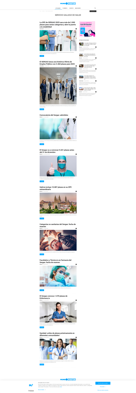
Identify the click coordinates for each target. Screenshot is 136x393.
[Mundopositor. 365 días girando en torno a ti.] (68, 379)
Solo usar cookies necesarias (102, 390)
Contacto (71, 8)
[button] (95, 8)
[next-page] (81, 98)
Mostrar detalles (41, 389)
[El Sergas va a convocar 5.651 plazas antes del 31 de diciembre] (58, 166)
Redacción (41, 154)
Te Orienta (65, 8)
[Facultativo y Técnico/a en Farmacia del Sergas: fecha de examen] (58, 276)
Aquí (61, 386)
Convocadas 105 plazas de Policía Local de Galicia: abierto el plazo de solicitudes (90, 44)
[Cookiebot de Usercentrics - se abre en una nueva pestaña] (31, 391)
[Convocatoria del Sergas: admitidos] (58, 128)
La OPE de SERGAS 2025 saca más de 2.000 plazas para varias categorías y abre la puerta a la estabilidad (58, 24)
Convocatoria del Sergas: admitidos (54, 115)
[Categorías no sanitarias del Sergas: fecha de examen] (58, 240)
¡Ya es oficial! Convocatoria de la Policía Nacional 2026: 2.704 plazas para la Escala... (90, 66)
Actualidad (58, 8)
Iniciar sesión (78, 8)
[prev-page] (79, 98)
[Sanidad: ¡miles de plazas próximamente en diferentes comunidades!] (58, 349)
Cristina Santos (42, 28)
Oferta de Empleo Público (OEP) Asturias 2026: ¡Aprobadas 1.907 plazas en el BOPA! (90, 89)
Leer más (41, 109)
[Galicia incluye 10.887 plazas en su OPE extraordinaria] (58, 203)
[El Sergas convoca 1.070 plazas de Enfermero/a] (58, 312)
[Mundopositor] (68, 3)
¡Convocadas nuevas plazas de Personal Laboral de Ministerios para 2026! (90, 55)
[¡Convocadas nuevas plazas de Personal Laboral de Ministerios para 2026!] (81, 54)
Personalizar (102, 386)
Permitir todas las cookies (103, 383)
